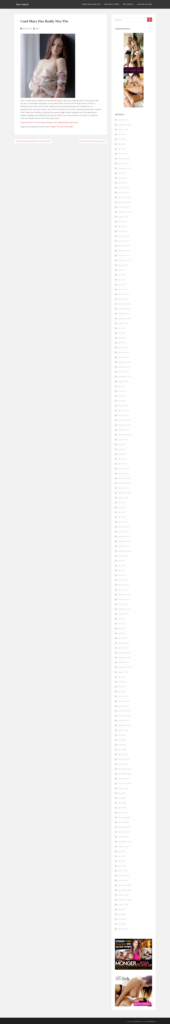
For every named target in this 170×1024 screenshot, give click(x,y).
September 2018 (124, 212)
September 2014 (124, 434)
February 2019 (124, 187)
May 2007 (122, 861)
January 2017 (123, 299)
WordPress (152, 1021)
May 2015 (122, 396)
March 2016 (123, 347)
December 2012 (124, 536)
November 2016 (124, 309)
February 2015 (124, 410)
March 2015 (123, 405)
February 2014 (124, 468)
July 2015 (121, 386)
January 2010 (123, 706)
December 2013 (124, 478)
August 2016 (123, 323)
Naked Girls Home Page (91, 4)
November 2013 (124, 483)
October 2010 (123, 662)
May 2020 (122, 144)
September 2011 (124, 609)
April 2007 (122, 866)
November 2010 (124, 657)
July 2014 (121, 444)
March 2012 (123, 580)
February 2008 (124, 817)
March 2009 (123, 754)
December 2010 (124, 652)
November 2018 (124, 202)
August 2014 (123, 439)
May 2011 (122, 628)
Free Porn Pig (128, 4)
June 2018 (122, 221)
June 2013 (122, 507)
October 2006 (123, 895)
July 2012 (121, 560)
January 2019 (123, 192)
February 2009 (124, 759)
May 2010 (122, 686)
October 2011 (123, 604)
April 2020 (122, 149)
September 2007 (124, 841)
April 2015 (122, 401)
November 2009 (124, 715)
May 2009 (122, 745)
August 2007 (123, 846)
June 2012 (122, 565)
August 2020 (123, 129)
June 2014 (122, 449)
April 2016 (122, 342)
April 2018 (122, 226)
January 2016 (123, 357)
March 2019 (123, 183)
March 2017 (123, 289)
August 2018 (123, 217)
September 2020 (124, 124)
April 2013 (122, 517)
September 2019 (124, 168)
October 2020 (123, 120)
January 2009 (123, 764)
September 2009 (124, 725)
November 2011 (124, 599)
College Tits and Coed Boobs (61, 126)
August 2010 (123, 672)
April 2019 (122, 178)
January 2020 (123, 163)
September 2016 (124, 318)
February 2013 (124, 527)
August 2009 (123, 730)
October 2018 (123, 207)
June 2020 (122, 139)
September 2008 (124, 783)
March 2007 (123, 870)
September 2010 (124, 667)
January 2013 (123, 531)
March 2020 (123, 154)
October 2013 (123, 488)
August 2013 (123, 497)
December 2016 (124, 304)
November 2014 (124, 425)
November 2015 (124, 367)
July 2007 (121, 851)
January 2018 (123, 241)
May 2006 (122, 919)
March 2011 (123, 638)
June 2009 (122, 740)
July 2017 (121, 270)
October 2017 (123, 255)
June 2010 (122, 682)
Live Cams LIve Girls (144, 4)
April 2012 (122, 575)
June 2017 (122, 275)
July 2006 (121, 909)
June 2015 (122, 391)
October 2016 (123, 313)
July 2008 (121, 793)
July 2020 (121, 134)
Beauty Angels (57, 100)
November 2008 (124, 774)
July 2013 (121, 502)
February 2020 (124, 158)
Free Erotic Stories (111, 4)
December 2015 (124, 362)
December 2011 (124, 594)
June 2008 (122, 798)
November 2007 (124, 832)
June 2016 (122, 333)
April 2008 (122, 808)
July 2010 (121, 677)
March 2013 (123, 522)
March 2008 (123, 812)
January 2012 (123, 590)
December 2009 (124, 711)
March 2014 (123, 464)
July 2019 (121, 173)
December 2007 (124, 827)
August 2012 (123, 556)
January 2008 (123, 822)
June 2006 (122, 914)
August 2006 (123, 904)
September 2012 (124, 551)
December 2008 (124, 769)
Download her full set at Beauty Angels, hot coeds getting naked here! (49, 122)
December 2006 (124, 885)
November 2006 (124, 890)
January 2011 (123, 648)
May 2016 (122, 338)
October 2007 (123, 837)
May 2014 (122, 454)
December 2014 (124, 420)
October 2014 (123, 430)
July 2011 (121, 619)
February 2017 (124, 294)
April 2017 (122, 284)
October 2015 (123, 372)
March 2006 (123, 929)
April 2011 (122, 633)
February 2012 (124, 585)
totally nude (62, 115)
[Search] (149, 20)
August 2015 (123, 381)
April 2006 (122, 924)
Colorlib (137, 1021)
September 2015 (124, 376)
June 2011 (122, 623)
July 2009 (121, 735)
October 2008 (123, 778)
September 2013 (124, 493)
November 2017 (124, 250)
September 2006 (124, 900)
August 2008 (123, 788)
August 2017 (123, 265)
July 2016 (121, 328)
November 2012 (124, 541)
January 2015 (123, 415)
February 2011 (124, 643)
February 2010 (124, 701)
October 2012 (123, 546)
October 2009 (123, 720)
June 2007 (122, 856)
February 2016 (124, 352)
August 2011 (123, 614)
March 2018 (123, 231)
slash (37, 28)
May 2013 (122, 512)
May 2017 (122, 279)
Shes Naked (22, 4)
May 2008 (122, 803)
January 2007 (123, 880)
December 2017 (124, 246)
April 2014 (122, 459)
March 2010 (123, 696)
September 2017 (124, 260)
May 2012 (122, 570)
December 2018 (124, 197)
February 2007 (124, 875)
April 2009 (122, 749)
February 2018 (124, 236)
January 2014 (123, 473)
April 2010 (122, 691)
